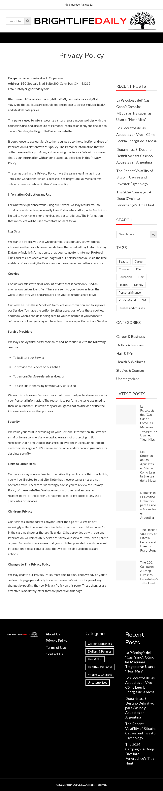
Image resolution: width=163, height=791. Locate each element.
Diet (139, 269)
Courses (124, 269)
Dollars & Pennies (130, 345)
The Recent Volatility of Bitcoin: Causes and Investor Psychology (134, 177)
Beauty (123, 261)
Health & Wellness (130, 362)
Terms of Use (56, 647)
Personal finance (130, 292)
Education (125, 277)
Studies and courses (132, 308)
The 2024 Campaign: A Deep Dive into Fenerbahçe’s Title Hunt (135, 198)
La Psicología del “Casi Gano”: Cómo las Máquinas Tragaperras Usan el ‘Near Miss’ (148, 423)
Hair (141, 277)
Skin (144, 300)
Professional (127, 300)
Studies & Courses (130, 370)
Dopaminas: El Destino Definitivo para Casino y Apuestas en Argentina (134, 156)
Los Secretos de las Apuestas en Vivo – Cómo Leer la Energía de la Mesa (136, 134)
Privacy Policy (56, 640)
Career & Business (130, 336)
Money (138, 284)
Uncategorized (127, 378)
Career (139, 261)
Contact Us (54, 654)
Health (123, 284)
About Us (53, 634)
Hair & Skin (124, 353)
